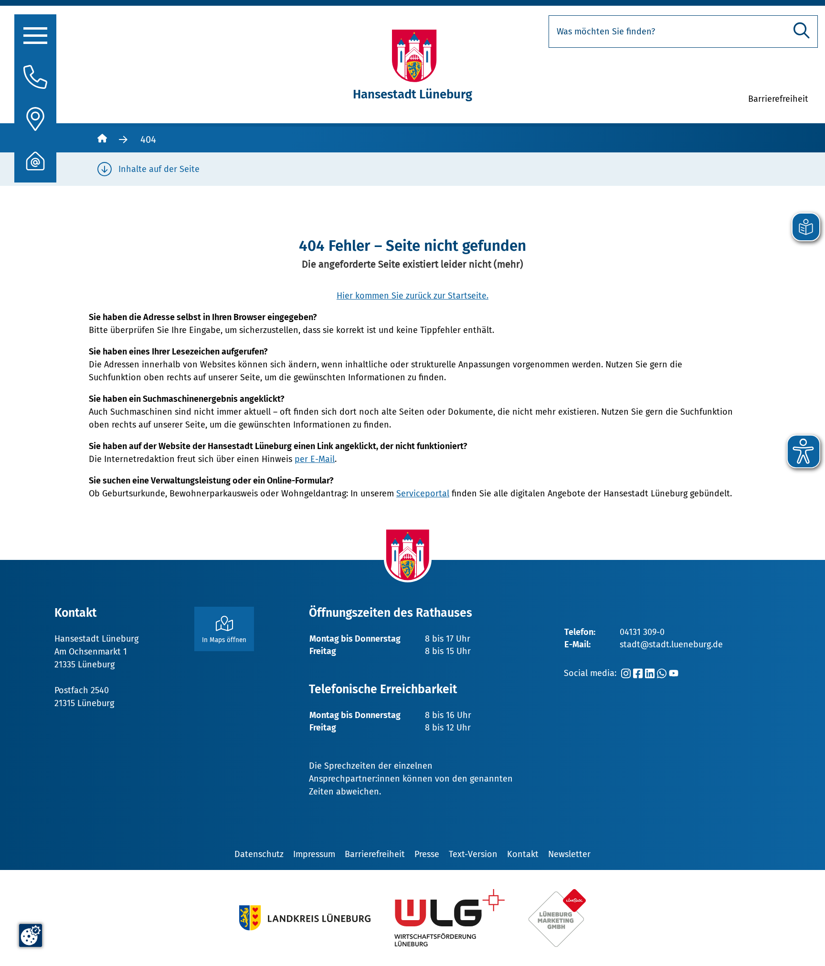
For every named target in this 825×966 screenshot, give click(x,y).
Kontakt (523, 854)
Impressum (314, 854)
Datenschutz (259, 854)
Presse (426, 854)
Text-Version (473, 854)
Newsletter (569, 854)
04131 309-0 (642, 632)
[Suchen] (801, 30)
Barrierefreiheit (375, 854)
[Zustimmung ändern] (30, 935)
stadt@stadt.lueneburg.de (671, 644)
